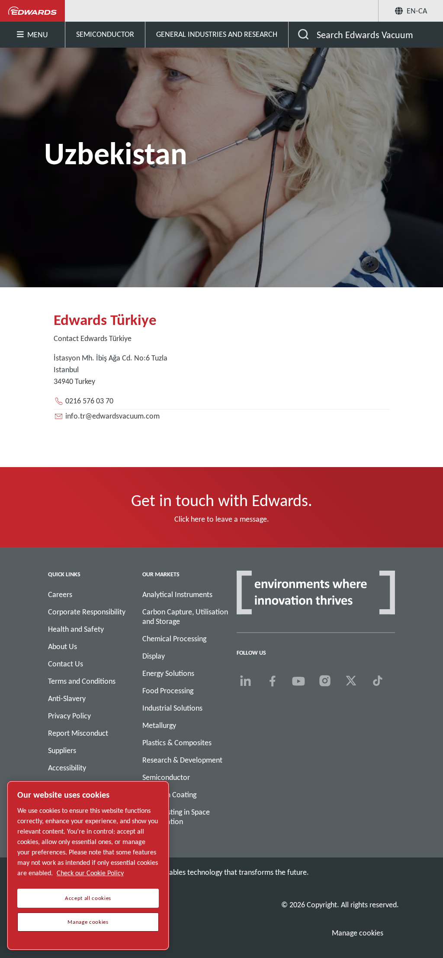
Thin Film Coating (169, 794)
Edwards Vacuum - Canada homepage (32, 11)
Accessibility (67, 768)
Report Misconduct (78, 733)
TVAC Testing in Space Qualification (176, 816)
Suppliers (62, 750)
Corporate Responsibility (86, 612)
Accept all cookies (88, 898)
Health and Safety (76, 629)
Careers (60, 594)
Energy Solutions (168, 673)
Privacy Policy (69, 716)
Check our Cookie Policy (90, 873)
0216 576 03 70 (89, 401)
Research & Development (182, 760)
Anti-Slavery (67, 698)
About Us (62, 646)
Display (153, 656)
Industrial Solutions (172, 708)
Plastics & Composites (177, 742)
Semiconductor (166, 777)
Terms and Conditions (82, 681)
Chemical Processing (174, 638)
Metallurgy (159, 725)
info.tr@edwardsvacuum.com (112, 416)
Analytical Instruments (177, 594)
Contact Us (65, 664)
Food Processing (167, 690)
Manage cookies (357, 933)
